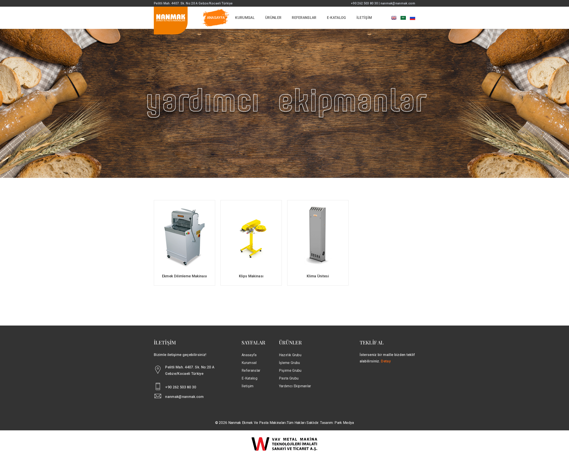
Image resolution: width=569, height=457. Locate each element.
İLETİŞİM (364, 18)
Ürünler (273, 18)
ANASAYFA (216, 18)
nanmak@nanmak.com (398, 3)
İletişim (248, 386)
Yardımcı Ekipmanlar (295, 386)
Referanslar (251, 370)
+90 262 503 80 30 (180, 387)
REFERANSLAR (304, 18)
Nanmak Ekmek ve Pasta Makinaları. (257, 423)
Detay (386, 361)
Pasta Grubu (289, 378)
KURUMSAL (245, 18)
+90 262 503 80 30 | (365, 3)
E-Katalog (249, 378)
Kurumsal (249, 363)
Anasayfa (249, 355)
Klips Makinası (251, 276)
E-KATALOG (336, 18)
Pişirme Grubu (290, 370)
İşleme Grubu (289, 363)
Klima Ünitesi (318, 276)
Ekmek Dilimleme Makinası (184, 276)
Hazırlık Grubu (290, 355)
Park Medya (344, 423)
